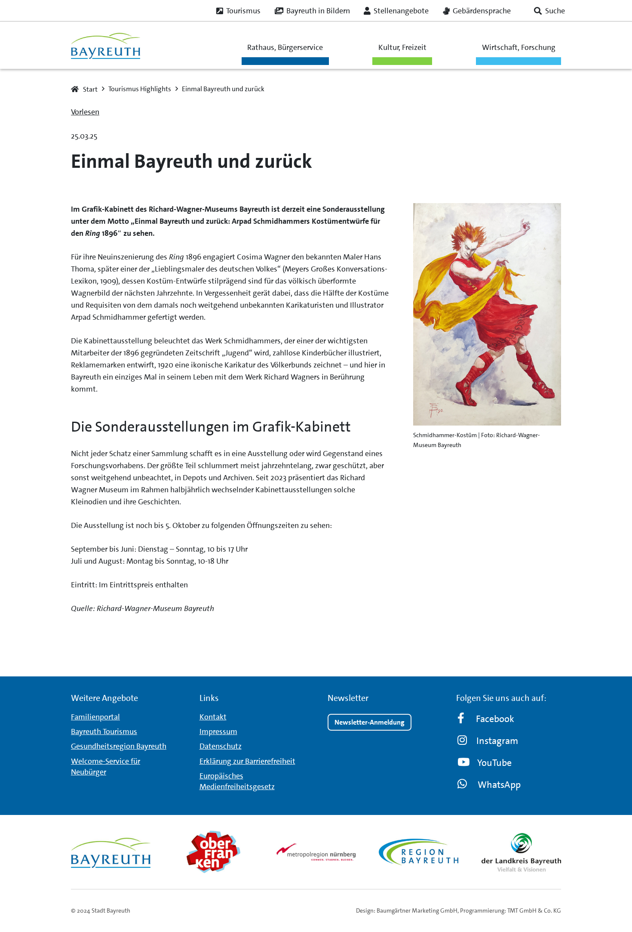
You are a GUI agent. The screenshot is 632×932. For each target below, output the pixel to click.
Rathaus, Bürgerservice (285, 47)
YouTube (494, 762)
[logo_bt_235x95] (105, 45)
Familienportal (95, 717)
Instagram (497, 740)
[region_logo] (418, 852)
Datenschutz (220, 746)
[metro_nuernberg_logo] (316, 851)
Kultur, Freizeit (402, 47)
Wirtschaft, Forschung (518, 47)
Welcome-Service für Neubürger (105, 766)
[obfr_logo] (213, 851)
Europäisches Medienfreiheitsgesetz (237, 781)
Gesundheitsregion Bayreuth (118, 746)
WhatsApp (499, 784)
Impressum (218, 731)
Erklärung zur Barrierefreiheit (247, 761)
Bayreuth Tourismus (104, 731)
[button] (549, 11)
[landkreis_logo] (521, 852)
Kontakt (213, 717)
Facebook (495, 719)
